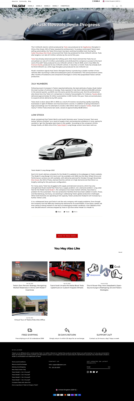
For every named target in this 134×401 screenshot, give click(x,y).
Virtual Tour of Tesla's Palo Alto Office (29, 320)
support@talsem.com (59, 364)
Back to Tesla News (67, 235)
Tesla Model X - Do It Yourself (21, 377)
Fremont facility (37, 65)
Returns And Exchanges (19, 364)
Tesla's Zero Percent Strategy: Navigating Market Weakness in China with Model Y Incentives (29, 288)
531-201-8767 (56, 367)
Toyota (94, 94)
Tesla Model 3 (62, 125)
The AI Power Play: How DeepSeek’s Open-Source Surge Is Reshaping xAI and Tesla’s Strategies (104, 288)
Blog (29, 1)
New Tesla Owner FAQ (19, 369)
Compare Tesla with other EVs (21, 382)
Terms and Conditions (19, 362)
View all (120, 252)
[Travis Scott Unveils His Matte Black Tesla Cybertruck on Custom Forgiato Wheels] (67, 271)
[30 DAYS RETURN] (67, 330)
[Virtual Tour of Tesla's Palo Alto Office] (30, 306)
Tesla (66, 47)
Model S (31, 6)
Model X (47, 6)
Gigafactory (87, 47)
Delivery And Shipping (19, 367)
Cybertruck (65, 6)
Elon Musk (47, 53)
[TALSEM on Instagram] (88, 372)
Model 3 (39, 6)
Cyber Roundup (37, 53)
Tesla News (43, 16)
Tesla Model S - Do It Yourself (21, 372)
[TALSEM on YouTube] (94, 372)
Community (23, 1)
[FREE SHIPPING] (29, 330)
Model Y (55, 6)
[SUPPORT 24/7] (104, 330)
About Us (15, 1)
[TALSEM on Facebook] (91, 372)
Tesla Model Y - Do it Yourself (21, 380)
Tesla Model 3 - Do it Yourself (21, 374)
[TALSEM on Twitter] (97, 372)
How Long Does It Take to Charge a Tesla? (25, 385)
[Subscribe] (109, 367)
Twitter (88, 106)
